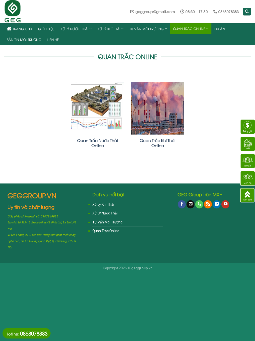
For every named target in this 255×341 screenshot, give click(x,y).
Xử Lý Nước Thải (74, 28)
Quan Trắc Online (189, 28)
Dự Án (219, 28)
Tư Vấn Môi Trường (146, 28)
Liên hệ (53, 39)
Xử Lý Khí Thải (109, 28)
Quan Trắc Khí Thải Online (157, 143)
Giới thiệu (46, 28)
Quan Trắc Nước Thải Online (97, 143)
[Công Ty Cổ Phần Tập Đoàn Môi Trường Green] (33, 11)
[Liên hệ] (248, 178)
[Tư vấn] (248, 161)
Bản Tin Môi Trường (24, 39)
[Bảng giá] (248, 126)
